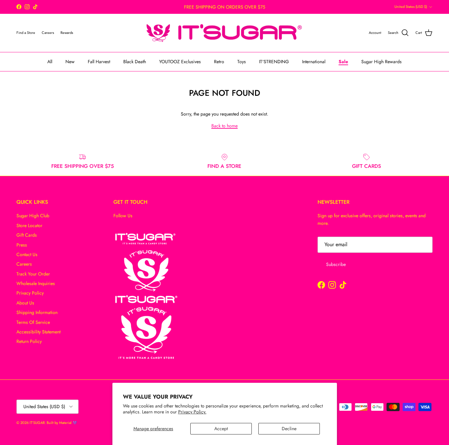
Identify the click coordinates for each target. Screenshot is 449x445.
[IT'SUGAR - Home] (224, 33)
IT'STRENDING (274, 61)
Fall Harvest (99, 61)
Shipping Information (37, 312)
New (70, 61)
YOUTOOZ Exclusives (180, 61)
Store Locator (29, 225)
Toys (241, 61)
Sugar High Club (32, 215)
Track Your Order (33, 274)
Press (21, 245)
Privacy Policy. (192, 411)
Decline (289, 428)
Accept (221, 428)
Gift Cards (26, 235)
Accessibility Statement (38, 331)
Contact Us (26, 254)
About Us (25, 303)
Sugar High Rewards (381, 61)
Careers (24, 264)
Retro (219, 61)
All (49, 61)
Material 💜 (68, 422)
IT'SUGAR (37, 422)
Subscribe (336, 264)
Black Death (134, 61)
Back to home (224, 125)
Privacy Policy (30, 293)
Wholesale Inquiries (35, 283)
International (313, 61)
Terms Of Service (33, 322)
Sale (343, 61)
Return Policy (29, 341)
